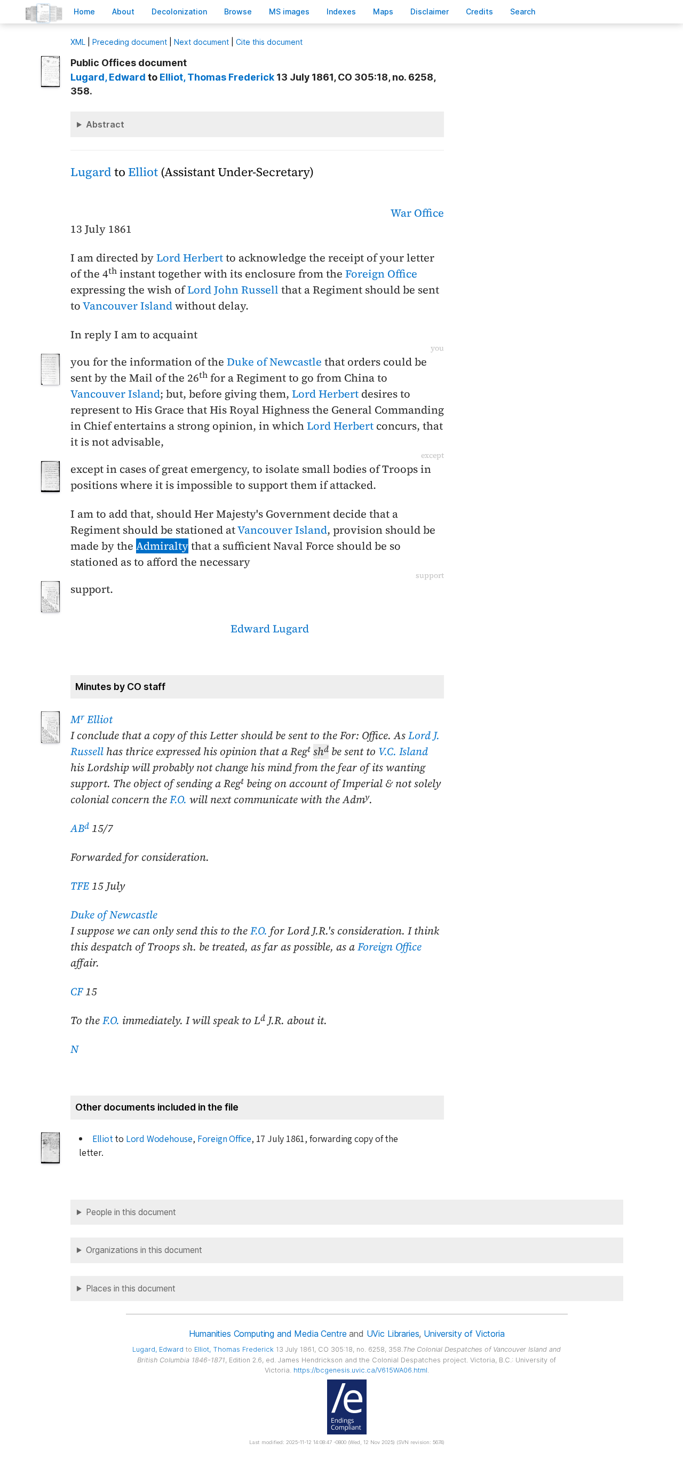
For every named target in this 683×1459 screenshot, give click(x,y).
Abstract (105, 124)
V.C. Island (403, 751)
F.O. (178, 799)
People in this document (131, 1212)
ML (77, 41)
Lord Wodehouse (159, 1139)
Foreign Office (381, 273)
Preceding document (129, 41)
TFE (79, 885)
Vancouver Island (127, 305)
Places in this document (131, 1288)
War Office (417, 212)
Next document (201, 41)
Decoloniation (179, 11)
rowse (238, 11)
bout (123, 11)
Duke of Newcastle (274, 361)
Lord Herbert (189, 257)
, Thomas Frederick (217, 77)
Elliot (143, 172)
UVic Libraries (393, 1333)
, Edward (108, 77)
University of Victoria (464, 1333)
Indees (341, 11)
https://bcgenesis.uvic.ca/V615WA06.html (360, 1370)
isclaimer (429, 11)
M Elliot (91, 719)
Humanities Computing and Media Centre (267, 1333)
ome (84, 11)
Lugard (91, 172)
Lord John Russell (233, 289)
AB (79, 828)
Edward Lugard (270, 628)
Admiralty (162, 545)
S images (289, 11)
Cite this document (269, 41)
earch (523, 11)
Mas (383, 11)
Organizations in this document (144, 1250)
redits (479, 11)
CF (76, 991)
